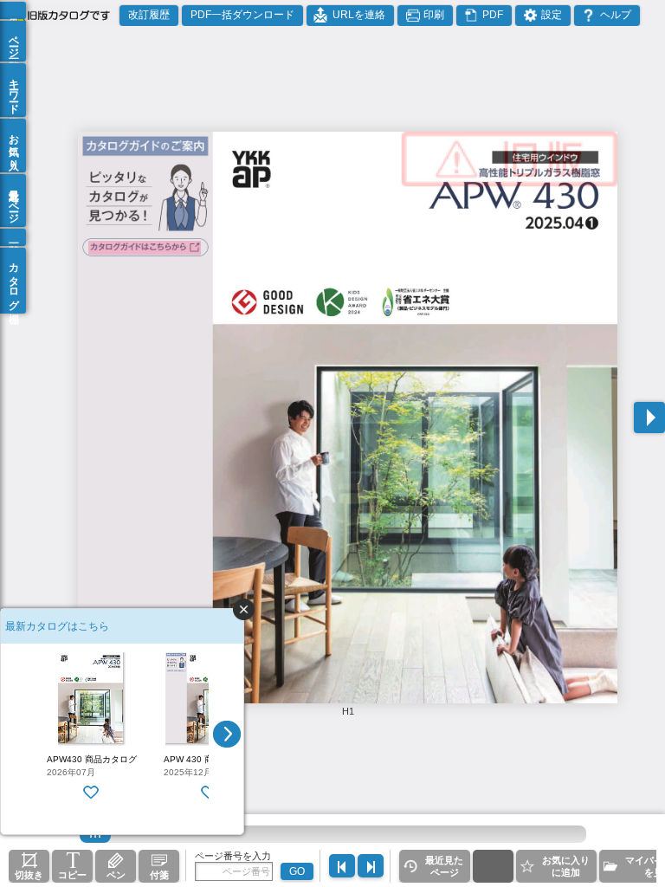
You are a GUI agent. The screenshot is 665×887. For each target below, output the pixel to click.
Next (227, 734)
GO (297, 871)
